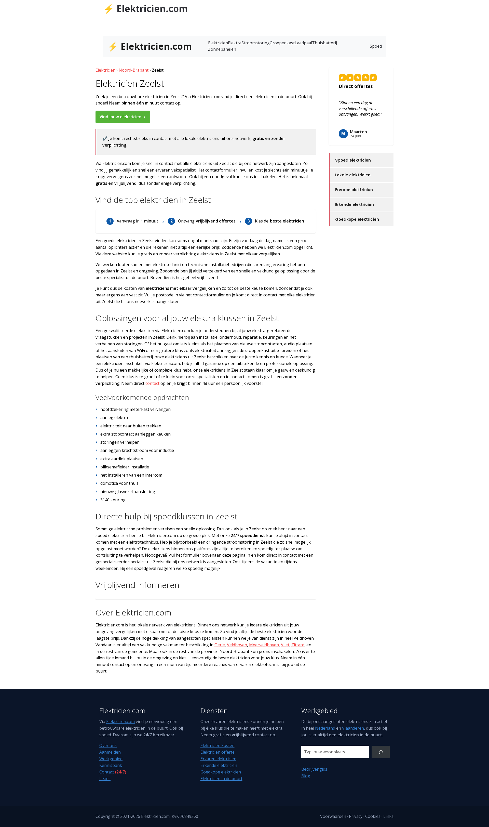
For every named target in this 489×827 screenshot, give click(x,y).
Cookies (373, 816)
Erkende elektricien (354, 204)
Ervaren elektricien (354, 189)
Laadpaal (303, 43)
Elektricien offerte (217, 752)
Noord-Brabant (133, 70)
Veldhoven (237, 645)
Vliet (285, 645)
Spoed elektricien (353, 160)
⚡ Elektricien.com (145, 8)
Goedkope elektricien (357, 219)
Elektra (234, 43)
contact (152, 383)
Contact (106, 772)
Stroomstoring (255, 43)
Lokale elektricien (353, 175)
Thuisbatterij (324, 43)
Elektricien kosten (217, 745)
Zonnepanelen (222, 49)
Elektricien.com (120, 721)
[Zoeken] (381, 752)
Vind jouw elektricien (120, 117)
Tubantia (335, 7)
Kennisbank (110, 765)
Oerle (219, 645)
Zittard (297, 645)
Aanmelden (110, 752)
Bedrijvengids (314, 769)
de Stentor (358, 7)
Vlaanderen (353, 728)
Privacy (355, 816)
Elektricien (218, 43)
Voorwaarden (333, 816)
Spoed (376, 46)
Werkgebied (111, 759)
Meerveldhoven (264, 645)
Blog (305, 776)
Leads (105, 778)
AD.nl (380, 7)
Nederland (325, 728)
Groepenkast (282, 43)
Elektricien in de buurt (221, 778)
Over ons (108, 745)
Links (388, 816)
